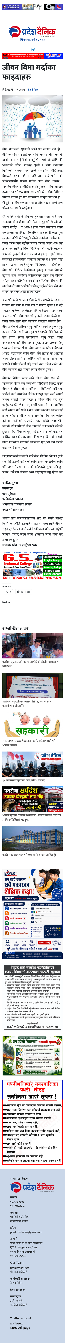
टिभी (32, 50)
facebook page (20, 1327)
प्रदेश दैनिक (32, 90)
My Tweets (16, 1323)
